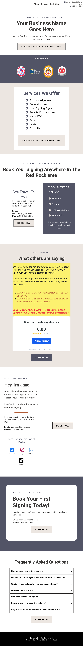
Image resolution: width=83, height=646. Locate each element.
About (36, 4)
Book (51, 4)
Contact (58, 4)
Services (44, 4)
